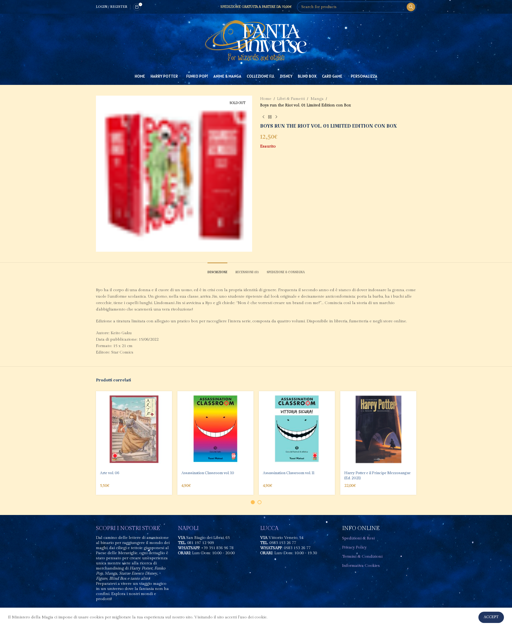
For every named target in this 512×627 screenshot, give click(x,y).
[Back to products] (270, 117)
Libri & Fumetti (291, 98)
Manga (317, 98)
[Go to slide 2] (259, 502)
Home (265, 98)
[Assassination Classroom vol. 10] (215, 429)
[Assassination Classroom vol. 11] (297, 429)
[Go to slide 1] (253, 502)
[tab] (217, 270)
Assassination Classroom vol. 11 (288, 472)
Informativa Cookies (361, 565)
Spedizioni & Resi (358, 538)
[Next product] (276, 117)
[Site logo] (256, 40)
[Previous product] (263, 117)
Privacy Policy (354, 547)
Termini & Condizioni (362, 556)
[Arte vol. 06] (134, 429)
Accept (491, 617)
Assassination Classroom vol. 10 (207, 472)
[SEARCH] (411, 7)
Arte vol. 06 (109, 472)
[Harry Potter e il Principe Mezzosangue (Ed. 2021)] (378, 429)
